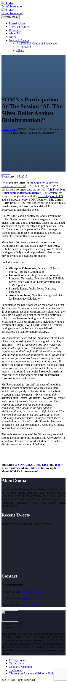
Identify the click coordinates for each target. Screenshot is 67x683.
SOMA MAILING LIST (33, 464)
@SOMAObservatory (33, 591)
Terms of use (16, 663)
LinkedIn (34, 468)
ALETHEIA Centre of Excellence (36, 43)
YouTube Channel (30, 605)
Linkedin (25, 598)
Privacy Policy (17, 660)
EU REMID (23, 46)
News (12, 36)
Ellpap (20, 50)
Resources (15, 30)
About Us (14, 33)
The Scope (15, 670)
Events (5, 176)
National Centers (19, 40)
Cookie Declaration (20, 666)
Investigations (17, 23)
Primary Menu (10, 16)
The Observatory (19, 26)
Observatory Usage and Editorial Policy (32, 673)
